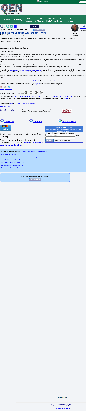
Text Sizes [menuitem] (70, 19)
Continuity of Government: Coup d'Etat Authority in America (17, 159)
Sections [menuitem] (6, 19)
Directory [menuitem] (18, 19)
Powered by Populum (62, 409)
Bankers (11, 103)
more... (66, 98)
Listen (34, 26)
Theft (27, 103)
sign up (37, 84)
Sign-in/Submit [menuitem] (39, 19)
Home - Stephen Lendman (35, 96)
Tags (32, 103)
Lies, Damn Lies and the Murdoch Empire (12, 165)
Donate (26, 142)
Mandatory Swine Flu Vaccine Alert (10, 168)
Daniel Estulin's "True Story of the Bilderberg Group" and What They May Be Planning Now (25, 157)
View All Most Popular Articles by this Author (35, 151)
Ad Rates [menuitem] (59, 19)
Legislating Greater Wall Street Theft (23, 32)
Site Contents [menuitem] (28, 19)
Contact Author (9, 122)
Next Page (36, 80)
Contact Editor (37, 122)
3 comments (30, 35)
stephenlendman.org (19, 96)
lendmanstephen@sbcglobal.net (62, 96)
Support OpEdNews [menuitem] (50, 19)
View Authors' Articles (69, 122)
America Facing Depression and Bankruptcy (12, 162)
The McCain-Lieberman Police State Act (11, 154)
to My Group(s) (5, 106)
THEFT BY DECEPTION (19, 103)
